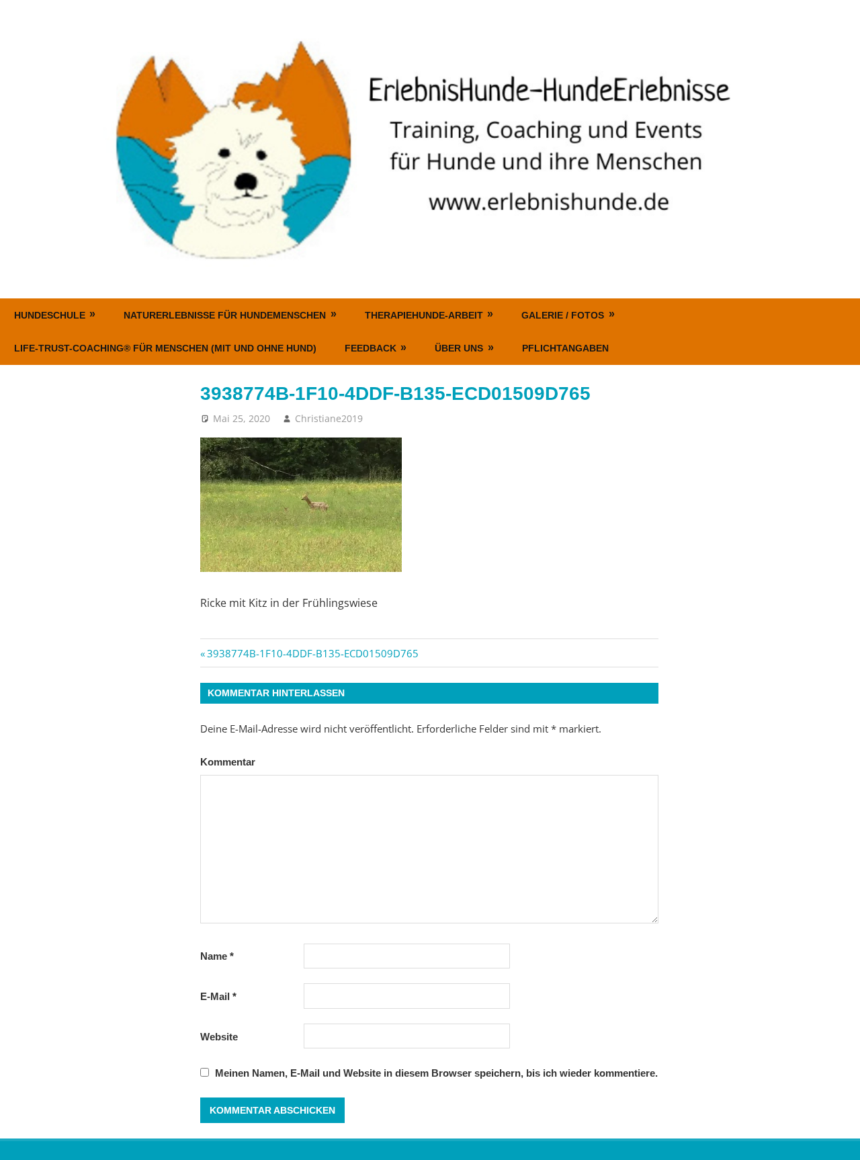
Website (219, 1036)
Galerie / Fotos (562, 315)
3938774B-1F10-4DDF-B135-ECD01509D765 (312, 653)
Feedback (370, 348)
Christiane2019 (329, 418)
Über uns (459, 348)
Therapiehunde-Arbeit (424, 315)
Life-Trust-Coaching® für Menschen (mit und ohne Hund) (165, 348)
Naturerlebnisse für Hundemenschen (225, 315)
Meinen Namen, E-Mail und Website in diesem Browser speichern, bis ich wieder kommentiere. (436, 1073)
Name (217, 956)
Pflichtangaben (565, 348)
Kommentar (227, 762)
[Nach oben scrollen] (837, 1137)
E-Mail (218, 996)
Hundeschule (49, 315)
